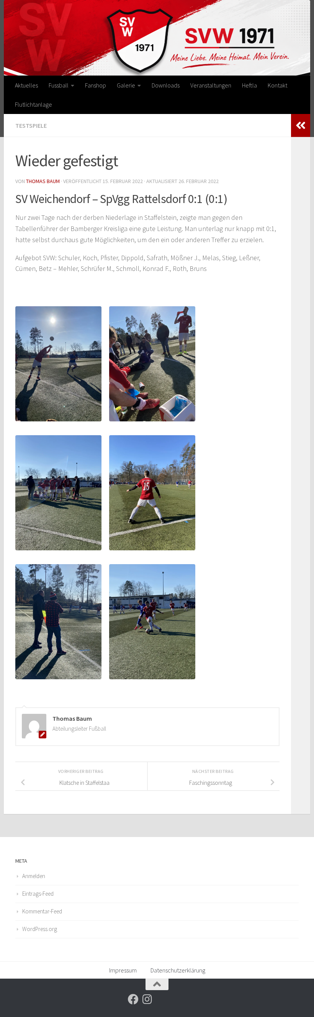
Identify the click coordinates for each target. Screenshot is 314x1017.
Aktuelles (26, 85)
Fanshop (95, 85)
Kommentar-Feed (42, 911)
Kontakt (277, 85)
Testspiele (31, 125)
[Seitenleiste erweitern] (300, 125)
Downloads (166, 85)
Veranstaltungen (210, 85)
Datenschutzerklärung (177, 970)
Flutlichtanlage (33, 104)
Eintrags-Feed (38, 893)
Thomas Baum (43, 181)
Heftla (249, 85)
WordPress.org (39, 929)
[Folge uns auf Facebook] (133, 999)
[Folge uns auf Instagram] (147, 999)
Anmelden (33, 876)
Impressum (123, 970)
